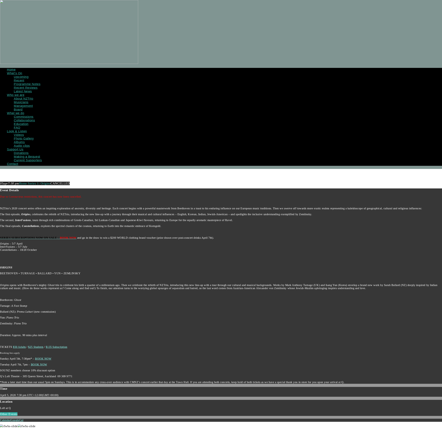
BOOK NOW (43, 358)
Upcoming (21, 77)
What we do (15, 113)
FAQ (17, 127)
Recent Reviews (26, 87)
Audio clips (22, 146)
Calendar (5, 420)
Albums (19, 142)
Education (21, 124)
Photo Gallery (24, 138)
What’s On (14, 73)
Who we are (15, 95)
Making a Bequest (27, 156)
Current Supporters (28, 160)
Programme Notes (27, 84)
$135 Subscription (56, 346)
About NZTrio (23, 98)
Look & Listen (17, 131)
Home (11, 69)
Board (18, 109)
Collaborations (24, 120)
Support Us (15, 149)
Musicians (21, 102)
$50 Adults (19, 346)
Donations (21, 153)
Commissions (23, 116)
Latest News (23, 91)
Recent (19, 80)
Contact (12, 164)
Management (23, 106)
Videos (19, 135)
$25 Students (35, 346)
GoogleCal (17, 420)
